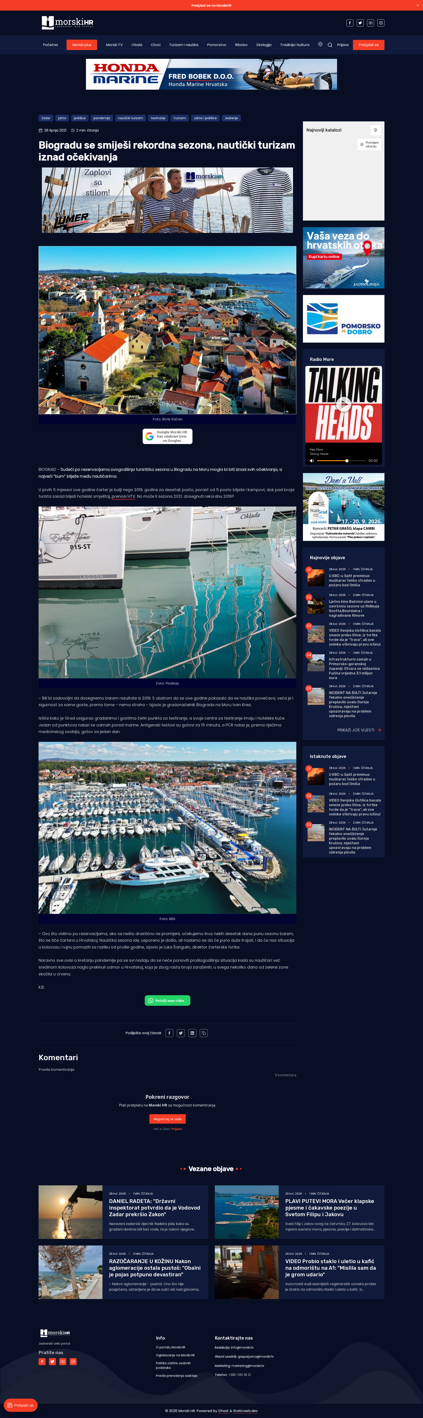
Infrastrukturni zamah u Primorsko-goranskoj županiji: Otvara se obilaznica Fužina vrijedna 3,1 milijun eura (354, 668)
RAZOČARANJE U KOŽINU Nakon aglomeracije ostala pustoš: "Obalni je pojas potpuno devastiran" (155, 1268)
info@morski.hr (242, 1347)
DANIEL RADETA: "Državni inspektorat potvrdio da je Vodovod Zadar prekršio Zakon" (154, 1208)
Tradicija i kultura (294, 44)
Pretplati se (369, 44)
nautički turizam (130, 118)
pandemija (102, 118)
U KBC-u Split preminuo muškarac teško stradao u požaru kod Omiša (352, 580)
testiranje (158, 118)
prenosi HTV (123, 496)
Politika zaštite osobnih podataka (173, 1365)
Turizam (179, 118)
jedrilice (80, 118)
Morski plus (81, 44)
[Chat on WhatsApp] (167, 1000)
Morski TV (114, 44)
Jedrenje (231, 118)
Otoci (155, 44)
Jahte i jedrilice (205, 118)
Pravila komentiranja (56, 1069)
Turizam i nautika (183, 44)
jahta (62, 118)
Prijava (343, 44)
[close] (417, 5)
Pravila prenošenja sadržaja (176, 1375)
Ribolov (241, 44)
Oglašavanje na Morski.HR (175, 1355)
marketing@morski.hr (248, 1366)
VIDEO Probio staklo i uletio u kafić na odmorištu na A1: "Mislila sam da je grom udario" (330, 1268)
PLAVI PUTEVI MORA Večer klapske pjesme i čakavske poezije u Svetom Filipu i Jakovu (329, 1208)
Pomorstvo (216, 44)
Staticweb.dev (245, 1410)
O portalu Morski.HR (170, 1347)
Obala (137, 44)
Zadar (45, 118)
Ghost (223, 1410)
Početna (50, 44)
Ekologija (263, 44)
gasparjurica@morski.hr (256, 1356)
